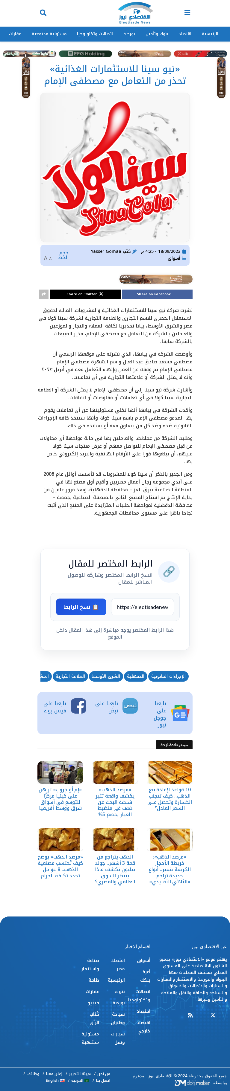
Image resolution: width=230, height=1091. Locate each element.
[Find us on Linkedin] (201, 1015)
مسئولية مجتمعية (49, 34)
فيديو (93, 1003)
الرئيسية (210, 34)
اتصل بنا (103, 1080)
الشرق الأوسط (106, 676)
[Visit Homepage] (135, 13)
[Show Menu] (187, 13)
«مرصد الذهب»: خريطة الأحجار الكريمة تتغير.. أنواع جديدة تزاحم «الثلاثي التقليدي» (170, 869)
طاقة (94, 980)
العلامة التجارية (70, 676)
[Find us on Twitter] (213, 1015)
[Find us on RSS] (190, 1015)
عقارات (15, 34)
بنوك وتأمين (157, 34)
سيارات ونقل (118, 1038)
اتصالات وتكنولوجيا (95, 34)
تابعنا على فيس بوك (54, 707)
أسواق (174, 258)
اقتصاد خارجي (143, 1026)
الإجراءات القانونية (168, 676)
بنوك (120, 991)
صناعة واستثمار (90, 964)
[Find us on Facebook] (224, 1015)
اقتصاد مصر (118, 964)
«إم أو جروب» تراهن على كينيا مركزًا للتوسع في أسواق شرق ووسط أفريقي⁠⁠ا (60, 799)
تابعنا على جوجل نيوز (160, 714)
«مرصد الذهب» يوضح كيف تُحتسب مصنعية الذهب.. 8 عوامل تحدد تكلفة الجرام (60, 866)
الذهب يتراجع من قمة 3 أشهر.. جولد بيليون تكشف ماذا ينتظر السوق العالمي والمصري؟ (115, 869)
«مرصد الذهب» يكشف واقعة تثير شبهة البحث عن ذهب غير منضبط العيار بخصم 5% (115, 802)
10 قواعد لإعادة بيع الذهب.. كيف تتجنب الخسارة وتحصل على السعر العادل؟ (169, 799)
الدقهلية (135, 676)
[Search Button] (43, 13)
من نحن (103, 1074)
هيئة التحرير (80, 1074)
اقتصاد (185, 34)
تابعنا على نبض (106, 707)
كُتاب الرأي (94, 1018)
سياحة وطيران (118, 1018)
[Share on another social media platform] (44, 294)
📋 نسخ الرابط (81, 607)
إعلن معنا (54, 1074)
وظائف (33, 1074)
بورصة (129, 34)
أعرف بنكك (145, 976)
